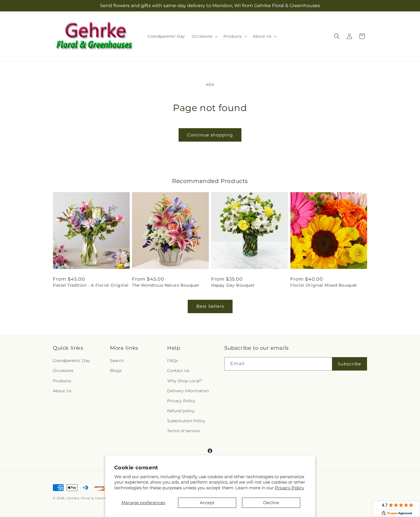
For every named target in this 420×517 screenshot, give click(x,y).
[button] (204, 36)
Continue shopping (210, 135)
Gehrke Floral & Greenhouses (92, 498)
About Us (62, 390)
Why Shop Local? (184, 380)
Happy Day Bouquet (233, 285)
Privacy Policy (289, 487)
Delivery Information (188, 390)
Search (117, 360)
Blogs (116, 370)
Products (62, 380)
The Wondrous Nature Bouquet (165, 285)
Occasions (63, 370)
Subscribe (349, 364)
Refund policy (181, 410)
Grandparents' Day (71, 360)
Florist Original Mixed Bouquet (323, 285)
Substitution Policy (186, 420)
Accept (207, 502)
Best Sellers (210, 306)
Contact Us (178, 370)
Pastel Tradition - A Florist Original (90, 285)
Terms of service (183, 430)
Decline (271, 502)
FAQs (172, 360)
